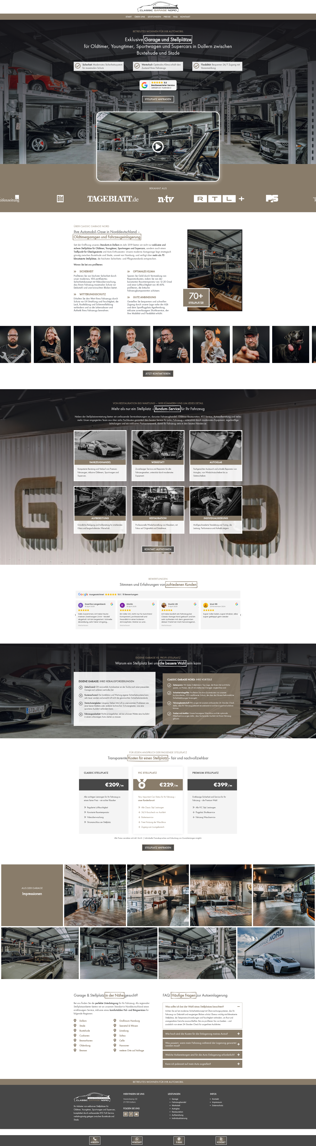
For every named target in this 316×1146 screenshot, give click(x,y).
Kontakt (185, 17)
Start (129, 17)
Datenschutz (217, 1105)
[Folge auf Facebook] (131, 1114)
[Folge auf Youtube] (136, 1114)
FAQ (175, 17)
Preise (167, 17)
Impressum (217, 1102)
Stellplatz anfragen (158, 99)
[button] (240, 615)
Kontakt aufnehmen (158, 549)
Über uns (140, 17)
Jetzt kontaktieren (158, 373)
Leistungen (154, 17)
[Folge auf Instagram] (125, 1114)
